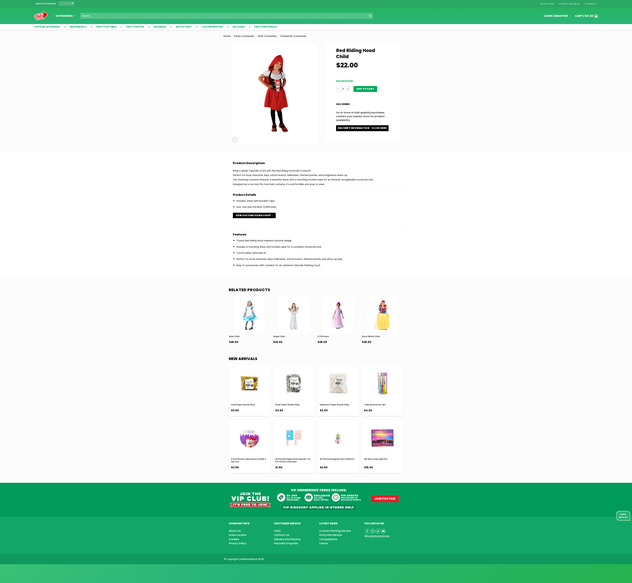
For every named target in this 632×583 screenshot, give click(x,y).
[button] (585, 15)
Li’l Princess (323, 336)
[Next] (402, 328)
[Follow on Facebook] (60, 3)
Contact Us (590, 3)
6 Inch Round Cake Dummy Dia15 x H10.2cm (248, 460)
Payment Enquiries (286, 543)
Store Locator (547, 3)
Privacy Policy (238, 543)
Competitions (328, 539)
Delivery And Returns (287, 539)
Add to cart (365, 88)
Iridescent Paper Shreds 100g (334, 404)
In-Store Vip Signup (569, 3)
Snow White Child (371, 336)
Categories (64, 16)
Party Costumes (244, 36)
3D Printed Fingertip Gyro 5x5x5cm (337, 459)
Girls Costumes (267, 36)
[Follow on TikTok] (68, 3)
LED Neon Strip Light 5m (376, 459)
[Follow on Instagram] (64, 3)
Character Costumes (293, 36)
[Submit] (370, 15)
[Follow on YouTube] (72, 3)
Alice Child (234, 336)
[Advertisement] (26, 568)
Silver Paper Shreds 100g (287, 404)
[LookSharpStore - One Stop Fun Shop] (41, 15)
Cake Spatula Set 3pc (375, 404)
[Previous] (229, 328)
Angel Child (279, 336)
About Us (235, 531)
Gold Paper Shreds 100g (243, 404)
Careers (234, 539)
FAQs (277, 531)
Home (227, 36)
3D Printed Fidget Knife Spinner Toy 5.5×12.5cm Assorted (293, 460)
